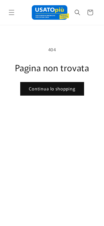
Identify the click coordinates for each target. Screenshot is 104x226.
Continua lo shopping (52, 88)
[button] (11, 12)
